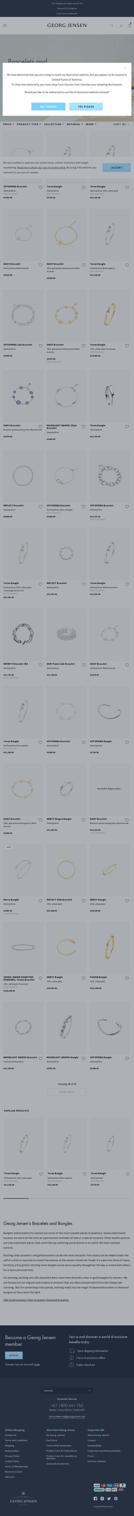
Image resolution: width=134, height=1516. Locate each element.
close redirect (125, 68)
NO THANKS (48, 106)
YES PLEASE (86, 106)
